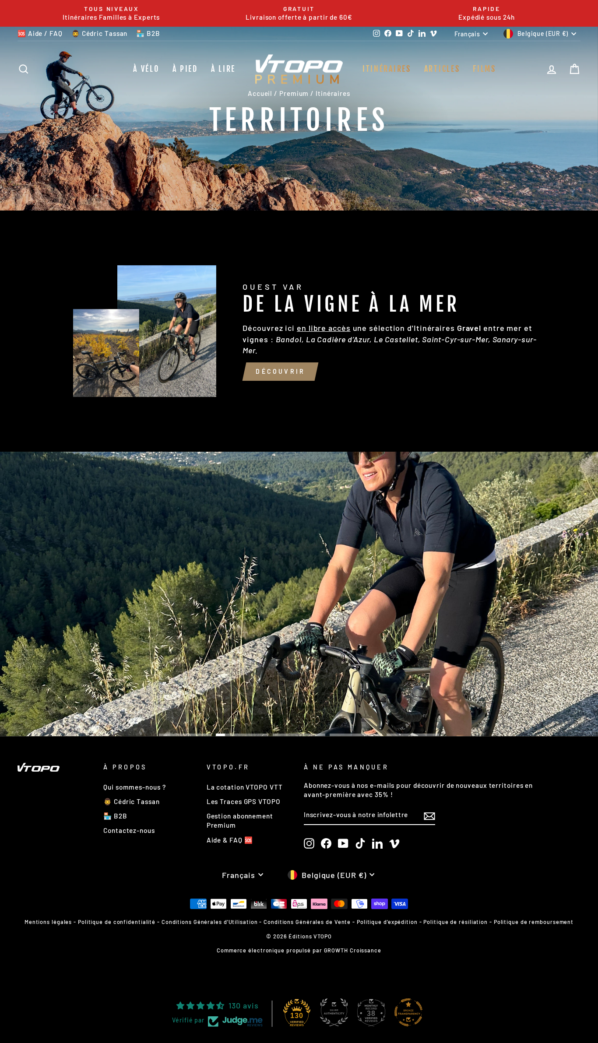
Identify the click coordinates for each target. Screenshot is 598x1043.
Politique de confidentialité (116, 921)
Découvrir (280, 371)
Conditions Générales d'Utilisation (210, 921)
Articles (442, 69)
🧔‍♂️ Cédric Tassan (99, 33)
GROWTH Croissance (352, 950)
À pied (185, 69)
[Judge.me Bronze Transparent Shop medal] (408, 1012)
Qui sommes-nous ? (134, 787)
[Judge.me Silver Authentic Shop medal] (334, 1012)
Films (484, 69)
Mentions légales (48, 921)
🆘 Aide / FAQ (40, 33)
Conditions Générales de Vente (307, 921)
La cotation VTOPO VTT (245, 787)
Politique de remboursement (533, 921)
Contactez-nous (129, 830)
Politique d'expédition (387, 921)
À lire (223, 69)
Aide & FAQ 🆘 (230, 840)
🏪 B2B (148, 33)
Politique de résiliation (455, 921)
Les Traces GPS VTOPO (244, 801)
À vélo (146, 69)
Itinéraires (386, 69)
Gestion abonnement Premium (240, 820)
